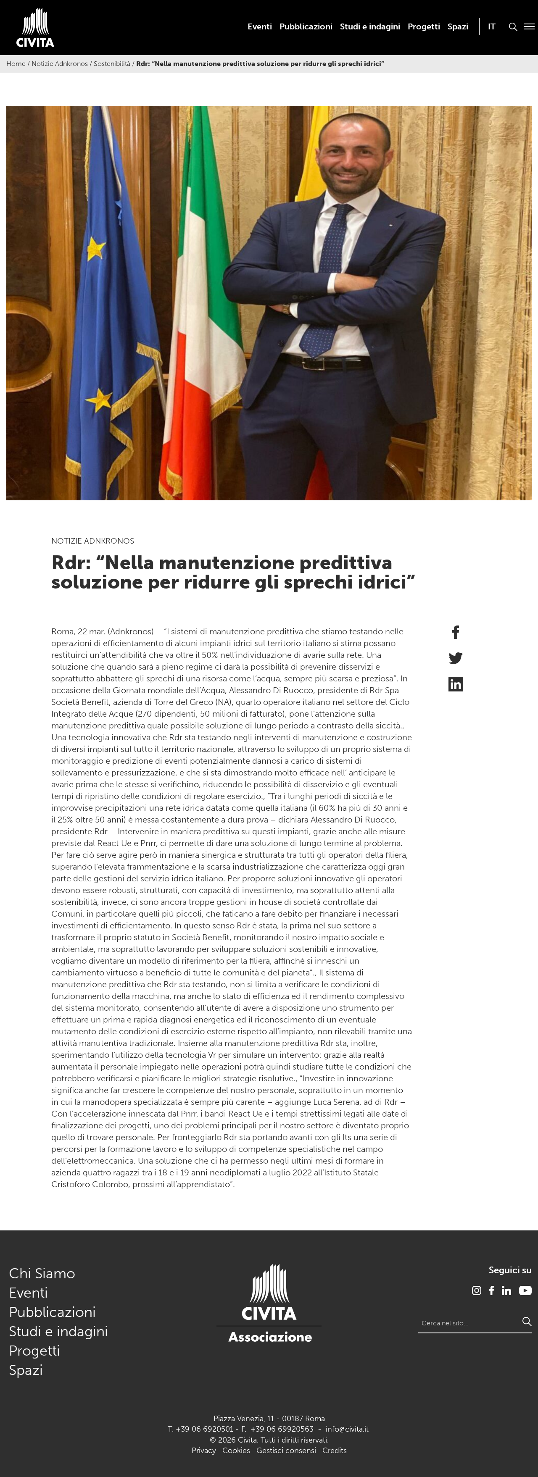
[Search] (527, 1321)
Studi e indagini (370, 26)
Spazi (458, 26)
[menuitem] (260, 26)
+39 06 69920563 (282, 1429)
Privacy (204, 1450)
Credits (334, 1450)
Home (16, 64)
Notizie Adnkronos (60, 64)
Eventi (260, 26)
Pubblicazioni (306, 26)
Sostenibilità (112, 64)
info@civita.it (347, 1429)
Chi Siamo (42, 1273)
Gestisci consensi (286, 1450)
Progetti (424, 26)
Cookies (236, 1450)
